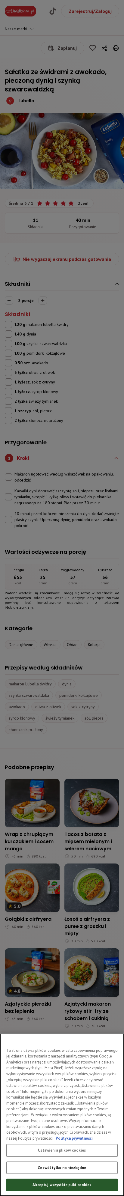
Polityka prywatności (74, 1138)
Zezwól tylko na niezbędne (62, 1167)
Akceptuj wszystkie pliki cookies (62, 1184)
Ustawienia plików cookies (62, 1150)
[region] (62, 1114)
